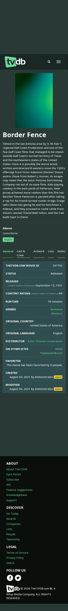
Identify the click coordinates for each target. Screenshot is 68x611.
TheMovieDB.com (51, 353)
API (8, 484)
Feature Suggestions (19, 490)
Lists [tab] (51, 251)
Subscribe (12, 479)
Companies (13, 524)
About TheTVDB (16, 469)
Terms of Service (17, 552)
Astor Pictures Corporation (45, 341)
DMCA (10, 563)
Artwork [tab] (39, 251)
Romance (56, 309)
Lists (9, 529)
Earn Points (13, 474)
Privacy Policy (15, 557)
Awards (11, 518)
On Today (12, 513)
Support (11, 500)
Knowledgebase (16, 495)
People (10, 534)
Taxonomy (13, 539)
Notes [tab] (61, 251)
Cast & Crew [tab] (21, 253)
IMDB (58, 349)
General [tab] (8, 251)
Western (56, 313)
